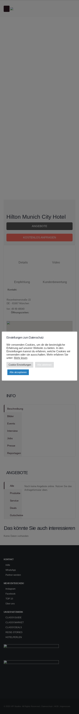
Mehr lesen (20, 357)
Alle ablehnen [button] (44, 364)
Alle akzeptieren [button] (18, 372)
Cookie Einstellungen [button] (20, 364)
